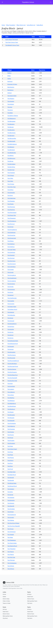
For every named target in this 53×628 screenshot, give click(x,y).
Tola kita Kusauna (12, 372)
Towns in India (6, 603)
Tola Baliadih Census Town (12, 45)
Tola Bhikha (10, 155)
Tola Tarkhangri (11, 531)
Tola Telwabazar (11, 540)
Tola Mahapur (11, 400)
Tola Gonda (10, 272)
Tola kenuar (10, 349)
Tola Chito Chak (11, 187)
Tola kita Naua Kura (12, 375)
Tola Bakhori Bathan (12, 115)
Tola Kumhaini (11, 386)
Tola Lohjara (10, 395)
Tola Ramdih (10, 477)
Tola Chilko (10, 178)
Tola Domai (10, 227)
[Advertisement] (26, 14)
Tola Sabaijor (10, 489)
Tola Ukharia (10, 566)
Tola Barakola (10, 130)
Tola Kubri (10, 383)
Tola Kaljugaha (11, 315)
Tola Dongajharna (12, 229)
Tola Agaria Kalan (11, 95)
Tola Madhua (10, 398)
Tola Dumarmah (11, 238)
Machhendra (10, 87)
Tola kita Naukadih (12, 378)
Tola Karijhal (10, 329)
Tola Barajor (10, 127)
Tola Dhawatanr (11, 218)
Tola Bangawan (11, 121)
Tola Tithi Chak (11, 557)
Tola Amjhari (10, 104)
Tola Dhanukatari (11, 212)
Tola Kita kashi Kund (12, 366)
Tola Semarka (10, 500)
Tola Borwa (10, 161)
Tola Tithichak (11, 560)
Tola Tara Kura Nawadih (13, 526)
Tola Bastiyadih (11, 141)
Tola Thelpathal (11, 549)
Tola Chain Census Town (11, 42)
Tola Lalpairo (10, 389)
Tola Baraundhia (11, 138)
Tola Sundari (10, 517)
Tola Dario (10, 195)
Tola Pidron (10, 460)
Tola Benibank (11, 150)
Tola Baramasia (11, 133)
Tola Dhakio (10, 204)
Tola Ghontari (11, 258)
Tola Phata (10, 455)
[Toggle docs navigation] (2, 2)
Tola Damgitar (11, 192)
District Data (6, 599)
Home (3, 25)
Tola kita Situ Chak (12, 380)
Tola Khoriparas (11, 355)
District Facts (30, 599)
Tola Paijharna (11, 426)
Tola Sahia (10, 492)
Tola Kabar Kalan (11, 306)
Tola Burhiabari (11, 164)
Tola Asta (9, 107)
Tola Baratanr (10, 135)
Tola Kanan (10, 318)
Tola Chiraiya (10, 184)
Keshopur (10, 81)
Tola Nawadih (10, 420)
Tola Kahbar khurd (12, 309)
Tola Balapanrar (11, 118)
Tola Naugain (10, 418)
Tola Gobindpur (11, 266)
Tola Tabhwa (10, 520)
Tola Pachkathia (11, 423)
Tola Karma (10, 332)
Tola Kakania (10, 312)
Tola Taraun (10, 529)
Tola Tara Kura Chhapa (13, 523)
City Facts (29, 603)
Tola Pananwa (11, 429)
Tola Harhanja (11, 289)
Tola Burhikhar (11, 167)
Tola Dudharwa (11, 232)
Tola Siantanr (10, 503)
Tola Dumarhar (11, 235)
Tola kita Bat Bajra (12, 363)
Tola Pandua (10, 432)
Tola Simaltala (11, 509)
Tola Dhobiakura (11, 221)
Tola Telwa (10, 537)
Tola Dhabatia (11, 201)
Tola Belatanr (10, 147)
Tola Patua (10, 452)
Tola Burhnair (10, 170)
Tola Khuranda (11, 358)
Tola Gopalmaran (11, 278)
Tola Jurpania (10, 304)
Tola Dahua (10, 190)
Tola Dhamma (11, 209)
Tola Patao (10, 446)
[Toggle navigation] (50, 2)
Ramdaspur (10, 90)
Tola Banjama (10, 124)
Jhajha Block (40, 25)
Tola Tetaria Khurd (12, 546)
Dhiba (9, 76)
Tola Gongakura (11, 275)
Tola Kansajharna (11, 323)
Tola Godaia (10, 269)
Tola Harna (10, 292)
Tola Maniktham (11, 406)
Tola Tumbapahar (12, 563)
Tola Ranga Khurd (12, 486)
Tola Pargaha (10, 440)
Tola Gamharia (11, 252)
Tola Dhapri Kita (11, 215)
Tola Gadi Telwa (11, 249)
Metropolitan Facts (32, 601)
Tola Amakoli (10, 101)
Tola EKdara (10, 241)
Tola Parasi (10, 437)
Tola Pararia (10, 435)
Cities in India (6, 601)
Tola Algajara (10, 98)
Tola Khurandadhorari (13, 361)
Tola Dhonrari (11, 224)
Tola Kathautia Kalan (12, 341)
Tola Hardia (10, 286)
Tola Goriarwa (11, 284)
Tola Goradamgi (11, 281)
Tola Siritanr (10, 512)
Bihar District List (21, 25)
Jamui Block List (31, 25)
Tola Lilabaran (11, 392)
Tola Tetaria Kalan (12, 543)
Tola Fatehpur (11, 244)
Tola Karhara (10, 326)
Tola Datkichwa (11, 198)
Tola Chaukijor (11, 172)
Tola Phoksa (10, 457)
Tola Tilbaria (10, 554)
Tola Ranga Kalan (11, 483)
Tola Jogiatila (10, 301)
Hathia (9, 78)
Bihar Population (10, 25)
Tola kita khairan (11, 369)
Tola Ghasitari (11, 255)
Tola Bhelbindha (11, 152)
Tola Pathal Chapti (12, 449)
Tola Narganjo (11, 415)
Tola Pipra (10, 463)
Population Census (28, 2)
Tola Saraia (10, 494)
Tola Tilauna (10, 551)
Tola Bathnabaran (12, 144)
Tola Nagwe (10, 412)
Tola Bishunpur (11, 158)
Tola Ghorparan (11, 264)
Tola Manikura (11, 409)
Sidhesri (9, 93)
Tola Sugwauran (11, 514)
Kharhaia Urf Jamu (12, 84)
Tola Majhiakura (11, 403)
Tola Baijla (10, 113)
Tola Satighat (10, 497)
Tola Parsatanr (11, 443)
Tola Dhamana (11, 207)
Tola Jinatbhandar (12, 298)
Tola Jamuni (10, 295)
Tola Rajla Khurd (11, 475)
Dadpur (9, 73)
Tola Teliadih (10, 534)
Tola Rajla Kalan (11, 472)
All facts (29, 594)
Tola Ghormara (11, 261)
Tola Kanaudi (10, 321)
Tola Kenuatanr (11, 352)
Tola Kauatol (10, 346)
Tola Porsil (10, 469)
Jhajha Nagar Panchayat (11, 39)
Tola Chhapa (10, 175)
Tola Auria (10, 110)
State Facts (30, 596)
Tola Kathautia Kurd (12, 343)
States (4, 596)
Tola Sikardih (10, 506)
